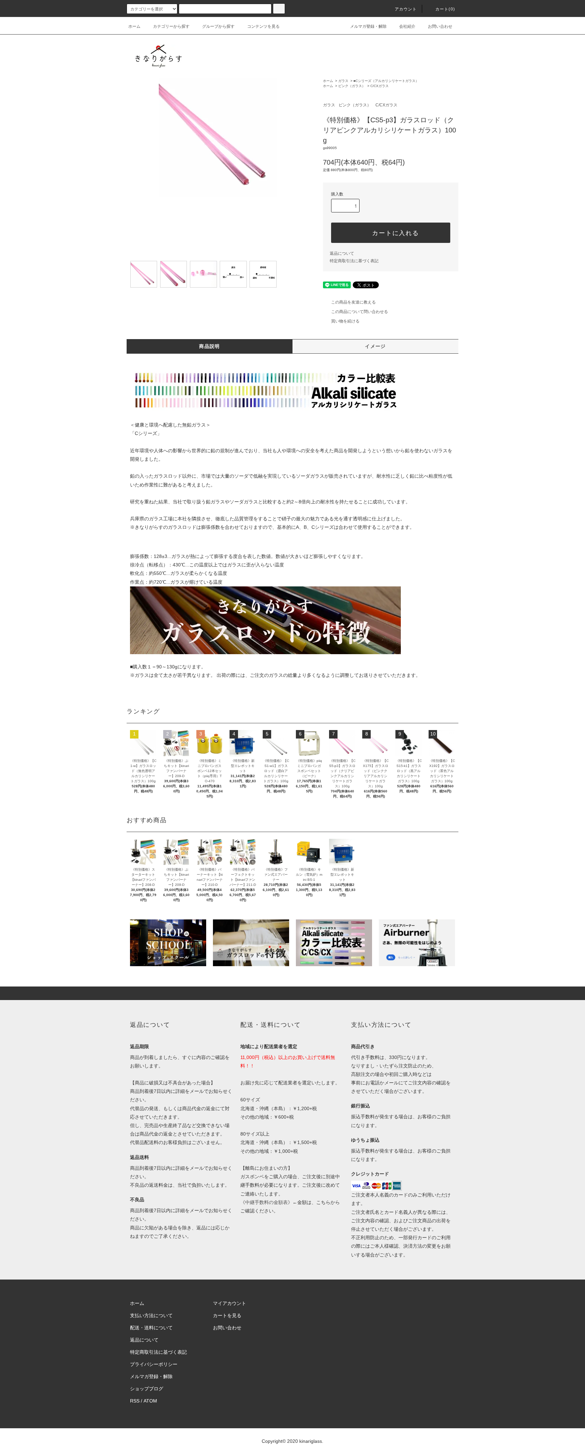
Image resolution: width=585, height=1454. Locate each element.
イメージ (375, 346)
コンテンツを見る (263, 26)
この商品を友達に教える (353, 302)
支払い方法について (151, 1315)
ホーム (134, 26)
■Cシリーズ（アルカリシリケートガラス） (386, 81)
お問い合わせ (440, 26)
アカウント (406, 9)
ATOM (150, 1401)
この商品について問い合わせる (359, 311)
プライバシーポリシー (153, 1364)
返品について (342, 253)
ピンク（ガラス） (351, 86)
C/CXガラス (379, 86)
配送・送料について (151, 1327)
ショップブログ (146, 1388)
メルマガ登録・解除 (368, 26)
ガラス (343, 81)
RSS (134, 1401)
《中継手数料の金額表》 (266, 1202)
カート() (445, 9)
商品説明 (209, 346)
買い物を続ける (345, 321)
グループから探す (218, 26)
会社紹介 (407, 26)
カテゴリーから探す (171, 26)
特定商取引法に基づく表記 (354, 260)
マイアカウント (229, 1303)
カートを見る (227, 1315)
